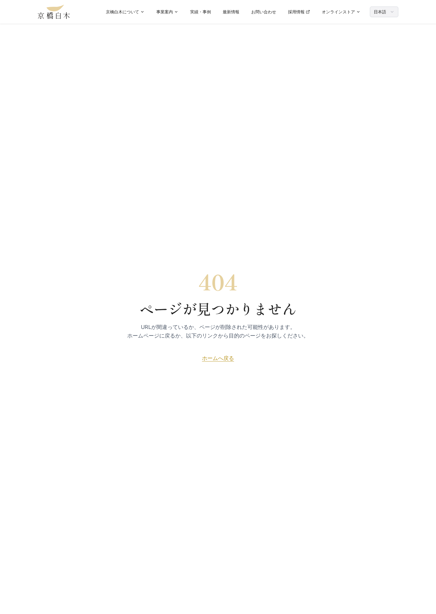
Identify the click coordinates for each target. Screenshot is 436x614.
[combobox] (384, 12)
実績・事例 (200, 11)
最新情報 (231, 11)
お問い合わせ (263, 11)
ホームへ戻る (218, 358)
